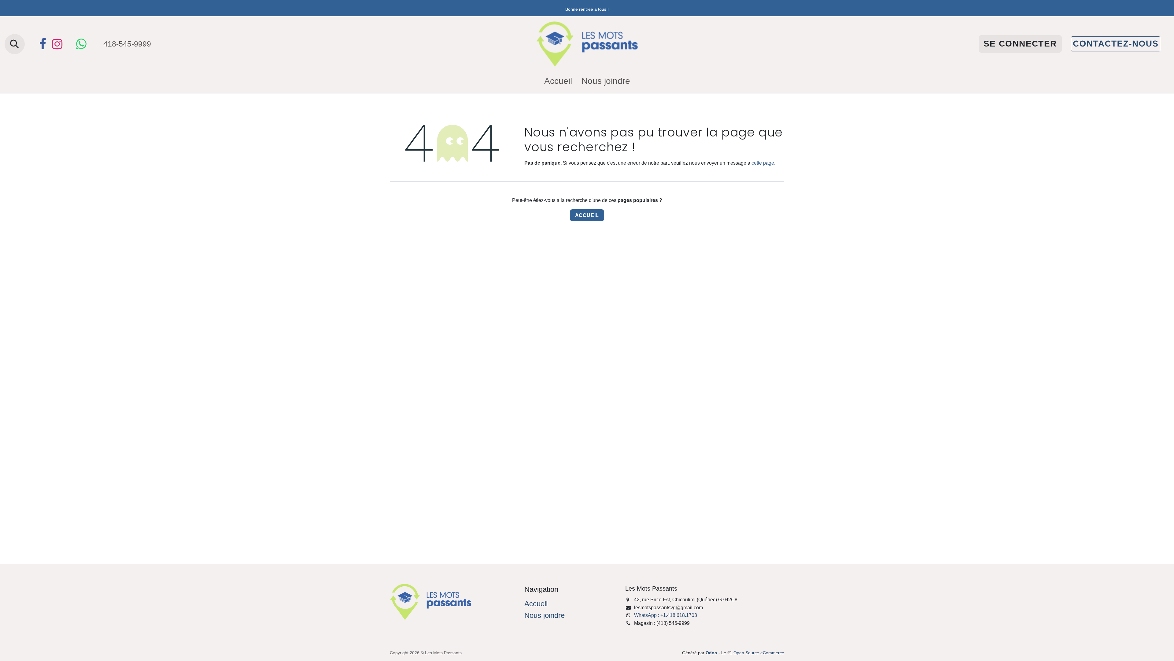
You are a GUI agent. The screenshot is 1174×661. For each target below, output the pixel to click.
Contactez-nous (1115, 43)
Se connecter (1020, 43)
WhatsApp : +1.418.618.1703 (665, 615)
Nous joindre (544, 615)
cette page (762, 163)
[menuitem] (558, 81)
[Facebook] (42, 44)
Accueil (587, 215)
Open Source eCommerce (758, 652)
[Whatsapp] (81, 44)
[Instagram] (57, 44)
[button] (15, 44)
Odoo (712, 652)
